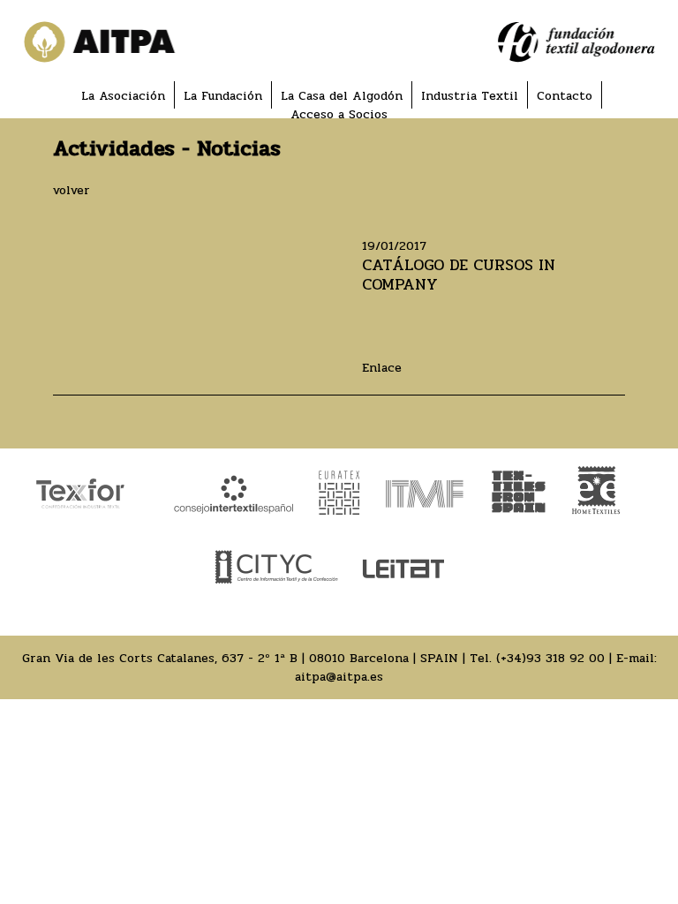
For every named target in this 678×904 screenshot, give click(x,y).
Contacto (564, 96)
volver (71, 190)
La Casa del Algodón (342, 96)
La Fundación (223, 96)
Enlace (382, 367)
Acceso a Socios (339, 114)
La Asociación (123, 96)
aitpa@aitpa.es (339, 676)
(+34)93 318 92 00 (550, 658)
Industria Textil (469, 96)
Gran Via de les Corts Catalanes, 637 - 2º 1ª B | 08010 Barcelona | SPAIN (240, 658)
